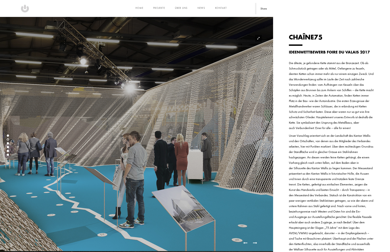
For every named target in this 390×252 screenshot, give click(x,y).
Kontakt (221, 7)
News (201, 7)
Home (139, 7)
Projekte (159, 7)
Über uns (181, 7)
